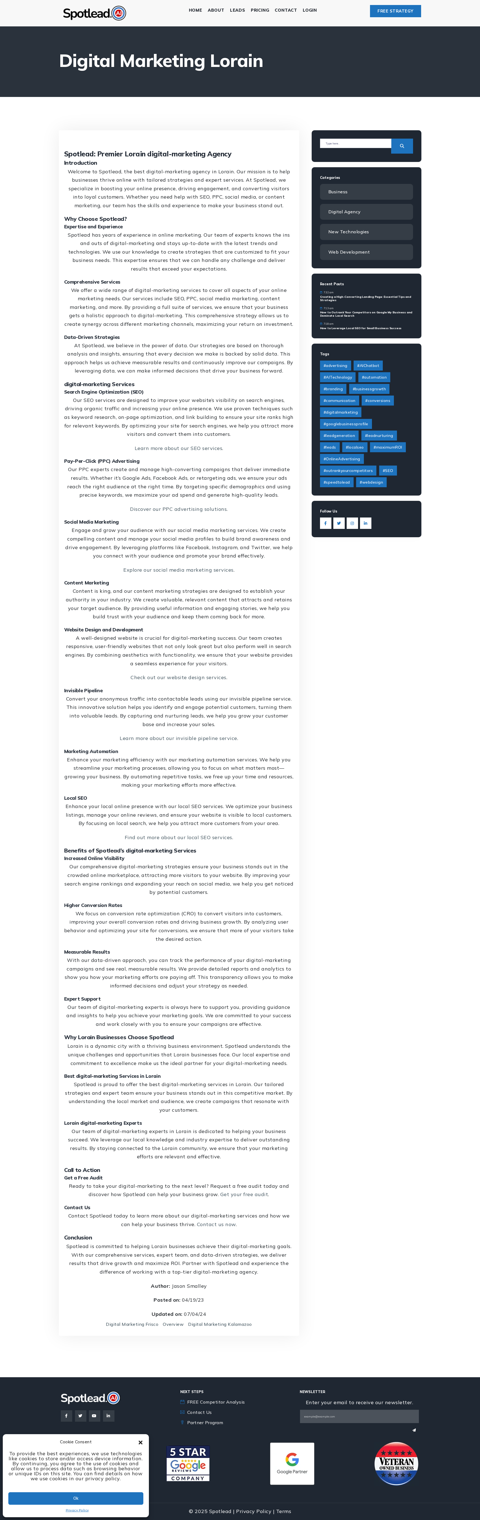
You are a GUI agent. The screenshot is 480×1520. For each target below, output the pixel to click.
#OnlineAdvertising (342, 458)
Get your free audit (244, 1194)
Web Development (349, 252)
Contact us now (216, 1224)
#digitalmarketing (341, 412)
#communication (340, 400)
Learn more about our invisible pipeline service (178, 738)
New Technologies (348, 231)
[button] (140, 1442)
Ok (75, 1498)
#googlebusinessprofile (346, 423)
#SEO (388, 470)
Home (195, 10)
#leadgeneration (339, 435)
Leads (237, 10)
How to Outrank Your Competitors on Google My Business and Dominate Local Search (366, 314)
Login (310, 10)
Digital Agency (344, 211)
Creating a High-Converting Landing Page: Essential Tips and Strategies (365, 298)
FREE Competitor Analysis (216, 1402)
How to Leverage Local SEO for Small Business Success (361, 328)
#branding (333, 388)
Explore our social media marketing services (178, 570)
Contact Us (199, 1412)
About (216, 10)
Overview (173, 1324)
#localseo (355, 447)
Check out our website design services (178, 677)
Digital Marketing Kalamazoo (220, 1324)
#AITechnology (338, 377)
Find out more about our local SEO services (178, 837)
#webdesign (371, 482)
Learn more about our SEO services (178, 448)
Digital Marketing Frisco (132, 1324)
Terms (283, 1511)
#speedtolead (337, 482)
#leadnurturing (379, 435)
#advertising (336, 365)
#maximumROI (388, 447)
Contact (286, 10)
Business (338, 191)
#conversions (377, 400)
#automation (374, 377)
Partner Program (205, 1422)
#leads (330, 447)
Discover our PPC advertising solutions (178, 509)
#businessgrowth (369, 388)
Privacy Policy (77, 1510)
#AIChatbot (368, 365)
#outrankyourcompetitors (348, 470)
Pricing (260, 10)
